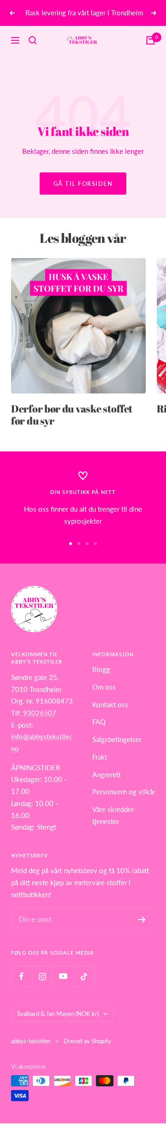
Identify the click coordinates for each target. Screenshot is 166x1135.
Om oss (104, 687)
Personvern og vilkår (123, 791)
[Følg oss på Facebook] (21, 976)
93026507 (39, 713)
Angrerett (106, 774)
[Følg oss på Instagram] (42, 976)
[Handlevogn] (150, 40)
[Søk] (33, 40)
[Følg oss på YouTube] (63, 976)
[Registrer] (142, 919)
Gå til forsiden (83, 183)
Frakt (99, 757)
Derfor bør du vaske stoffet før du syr (72, 414)
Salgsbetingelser (117, 739)
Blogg (101, 669)
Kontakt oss (110, 704)
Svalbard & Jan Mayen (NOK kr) (58, 1013)
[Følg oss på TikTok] (83, 976)
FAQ (99, 721)
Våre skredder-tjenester (114, 815)
